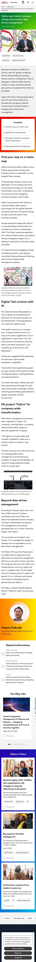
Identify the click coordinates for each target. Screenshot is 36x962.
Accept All (18, 957)
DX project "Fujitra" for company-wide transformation (17, 139)
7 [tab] (21, 744)
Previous (2, 711)
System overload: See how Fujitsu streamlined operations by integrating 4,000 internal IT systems (20, 679)
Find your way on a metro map (16, 127)
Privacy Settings (18, 948)
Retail (30, 918)
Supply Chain (20, 801)
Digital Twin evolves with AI (15, 132)
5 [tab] (17, 744)
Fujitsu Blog (13, 2)
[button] (33, 2)
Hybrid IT (7, 900)
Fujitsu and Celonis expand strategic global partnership (19, 654)
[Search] (28, 2)
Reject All (18, 953)
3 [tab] (13, 744)
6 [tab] (19, 744)
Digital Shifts (6, 55)
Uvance (7, 918)
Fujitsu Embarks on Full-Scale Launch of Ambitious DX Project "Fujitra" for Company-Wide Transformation (19, 666)
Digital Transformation (18, 60)
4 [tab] (15, 744)
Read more (10, 807)
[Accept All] (26, 941)
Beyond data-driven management (17, 146)
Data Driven (6, 60)
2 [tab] (11, 744)
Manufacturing (8, 801)
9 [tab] (25, 744)
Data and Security (18, 55)
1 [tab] (9, 744)
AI (27, 801)
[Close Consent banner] (32, 933)
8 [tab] (23, 744)
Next (34, 711)
